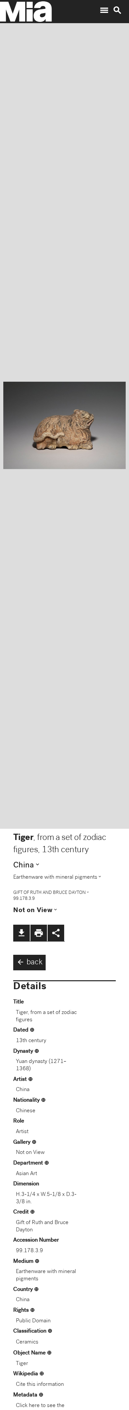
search (117, 10)
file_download (21, 933)
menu (104, 10)
